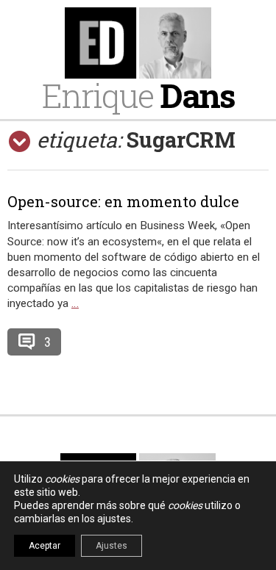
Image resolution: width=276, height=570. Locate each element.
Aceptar (44, 546)
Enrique (138, 95)
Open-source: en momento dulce (123, 201)
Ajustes (111, 546)
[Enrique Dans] (138, 43)
